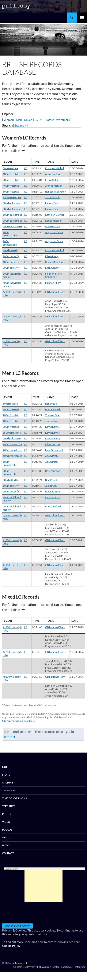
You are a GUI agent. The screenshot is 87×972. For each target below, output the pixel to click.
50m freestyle (10, 168)
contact (9, 737)
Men (19, 120)
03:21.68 (37, 627)
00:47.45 (37, 409)
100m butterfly (11, 256)
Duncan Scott (52, 497)
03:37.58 (37, 676)
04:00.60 (37, 185)
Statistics (8, 806)
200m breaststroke (10, 243)
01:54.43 (37, 450)
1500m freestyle (12, 197)
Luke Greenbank (54, 450)
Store (6, 774)
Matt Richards (53, 409)
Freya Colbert (52, 180)
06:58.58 (37, 540)
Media (6, 845)
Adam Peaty (51, 455)
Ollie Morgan (52, 444)
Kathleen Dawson (55, 214)
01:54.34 (37, 180)
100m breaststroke (10, 234)
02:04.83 (37, 267)
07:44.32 (37, 426)
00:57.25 (37, 256)
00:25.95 (37, 455)
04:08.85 (37, 506)
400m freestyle (11, 185)
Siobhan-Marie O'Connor (53, 275)
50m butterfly (10, 250)
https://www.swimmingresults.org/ (18, 720)
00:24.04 (37, 438)
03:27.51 (37, 565)
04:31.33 (37, 282)
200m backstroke (12, 220)
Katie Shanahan (53, 220)
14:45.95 (37, 432)
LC (36, 120)
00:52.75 (37, 174)
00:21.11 (37, 403)
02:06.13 (37, 220)
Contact (8, 853)
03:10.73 (37, 515)
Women (9, 120)
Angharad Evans (54, 232)
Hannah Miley (53, 282)
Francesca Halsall (54, 168)
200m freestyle (11, 180)
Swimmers (63, 120)
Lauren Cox (51, 203)
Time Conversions (14, 798)
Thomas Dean (52, 415)
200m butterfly (11, 267)
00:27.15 (37, 203)
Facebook (66, 966)
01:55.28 (37, 497)
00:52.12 (37, 444)
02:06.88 (37, 273)
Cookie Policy (11, 945)
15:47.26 (37, 197)
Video (6, 821)
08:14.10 (37, 191)
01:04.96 (37, 232)
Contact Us (19, 966)
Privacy (31, 966)
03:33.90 (37, 291)
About (6, 837)
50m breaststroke (12, 455)
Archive (7, 782)
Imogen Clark (52, 226)
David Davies (52, 426)
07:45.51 (37, 316)
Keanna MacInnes (55, 262)
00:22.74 (37, 480)
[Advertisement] (43, 886)
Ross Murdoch (53, 470)
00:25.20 (37, 250)
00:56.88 (37, 461)
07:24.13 (37, 652)
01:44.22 (37, 415)
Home (6, 766)
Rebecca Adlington (55, 191)
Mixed (28, 120)
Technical (9, 790)
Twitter (55, 966)
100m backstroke (12, 214)
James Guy (51, 421)
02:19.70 (37, 241)
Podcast (8, 829)
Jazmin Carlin (52, 197)
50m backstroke (11, 203)
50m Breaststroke (12, 226)
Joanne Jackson (54, 185)
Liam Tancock (52, 438)
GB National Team (55, 291)
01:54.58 (37, 491)
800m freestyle (11, 191)
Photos (7, 814)
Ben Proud (51, 403)
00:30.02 (37, 226)
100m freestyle (11, 174)
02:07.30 (37, 470)
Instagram (79, 966)
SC (42, 120)
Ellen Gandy (51, 256)
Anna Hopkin (52, 174)
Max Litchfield (53, 506)
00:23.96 (37, 168)
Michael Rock (52, 491)
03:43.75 (37, 421)
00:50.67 (37, 485)
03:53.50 (37, 341)
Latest (50, 120)
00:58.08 (37, 214)
